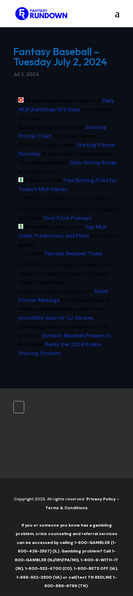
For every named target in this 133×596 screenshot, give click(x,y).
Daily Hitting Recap (93, 162)
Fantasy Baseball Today (74, 253)
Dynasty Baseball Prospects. (77, 335)
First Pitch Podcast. (68, 218)
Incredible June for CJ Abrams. (56, 318)
